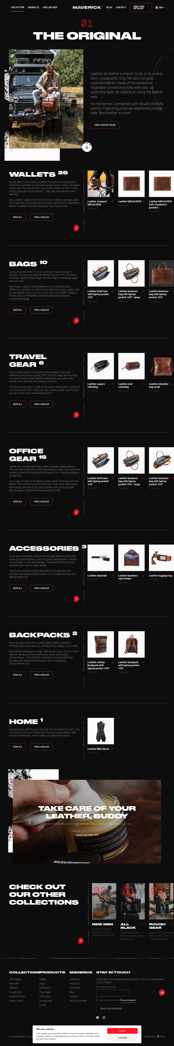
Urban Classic (16, 1000)
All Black (13, 987)
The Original (15, 979)
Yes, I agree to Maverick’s (118, 1000)
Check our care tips (87, 835)
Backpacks (45, 987)
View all (17, 217)
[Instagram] (104, 1017)
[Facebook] (97, 1017)
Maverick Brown (17, 996)
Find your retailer (139, 7)
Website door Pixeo (155, 1036)
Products (33, 7)
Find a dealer (41, 217)
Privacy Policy (32, 1036)
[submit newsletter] (162, 992)
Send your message (111, 1008)
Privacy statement (128, 1000)
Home (42, 1005)
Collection (17, 7)
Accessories (45, 1000)
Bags (42, 983)
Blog (109, 7)
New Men (14, 983)
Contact (121, 7)
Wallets (43, 979)
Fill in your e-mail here (106, 987)
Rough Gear (15, 992)
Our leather (50, 7)
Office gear (45, 996)
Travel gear (45, 992)
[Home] (87, 7)
